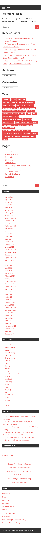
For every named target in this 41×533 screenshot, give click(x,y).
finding (5, 114)
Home (17, 116)
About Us (8, 151)
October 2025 (9, 223)
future (17, 114)
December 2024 (10, 250)
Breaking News (10, 347)
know (17, 122)
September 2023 (10, 286)
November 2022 (10, 310)
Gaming (7, 366)
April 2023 (8, 297)
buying (31, 105)
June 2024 (8, 265)
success (34, 133)
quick (29, 131)
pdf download (18, 125)
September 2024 (10, 257)
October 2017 (9, 334)
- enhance (6, 99)
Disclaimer (9, 160)
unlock (17, 136)
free (11, 114)
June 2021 (8, 321)
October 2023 (9, 284)
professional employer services (14, 131)
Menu (8, 8)
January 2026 (9, 215)
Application (9, 345)
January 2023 (9, 305)
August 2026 (9, 197)
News (7, 387)
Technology (9, 403)
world (5, 139)
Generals (8, 368)
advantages (22, 99)
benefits (12, 105)
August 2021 (9, 318)
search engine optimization (12, 133)
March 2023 (9, 300)
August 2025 (9, 229)
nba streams (7, 125)
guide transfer (8, 116)
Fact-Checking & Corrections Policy (18, 165)
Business (24, 105)
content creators (9, 111)
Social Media (9, 395)
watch (33, 136)
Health (7, 371)
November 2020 (10, 326)
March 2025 (9, 242)
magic (23, 122)
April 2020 (8, 331)
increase (6, 122)
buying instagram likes (11, 108)
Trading (7, 405)
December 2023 (10, 281)
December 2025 (10, 218)
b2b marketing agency (26, 102)
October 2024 (9, 255)
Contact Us (9, 157)
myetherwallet (32, 122)
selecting (27, 133)
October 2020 (9, 329)
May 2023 (8, 294)
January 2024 (9, 279)
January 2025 (9, 247)
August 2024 (9, 260)
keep (12, 122)
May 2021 (8, 323)
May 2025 (8, 236)
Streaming (8, 400)
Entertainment (10, 358)
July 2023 (8, 292)
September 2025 (10, 226)
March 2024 (9, 273)
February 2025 (10, 244)
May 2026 (8, 205)
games (28, 114)
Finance (7, 361)
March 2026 (9, 210)
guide (34, 114)
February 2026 (10, 213)
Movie (7, 384)
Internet (7, 376)
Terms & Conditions (12, 174)
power (12, 128)
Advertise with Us (11, 154)
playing (5, 128)
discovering (21, 111)
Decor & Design (10, 353)
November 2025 (10, 221)
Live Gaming (9, 379)
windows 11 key (7, 455)
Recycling (8, 390)
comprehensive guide (27, 108)
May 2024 (8, 268)
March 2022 (9, 313)
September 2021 (10, 315)
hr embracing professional (12, 119)
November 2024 (10, 252)
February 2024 (10, 276)
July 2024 (8, 263)
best (17, 105)
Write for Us (9, 177)
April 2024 (8, 271)
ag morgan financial (10, 102)
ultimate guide (8, 136)
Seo (6, 392)
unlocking (25, 136)
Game (23, 114)
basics (5, 105)
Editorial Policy (10, 163)
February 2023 (10, 302)
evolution (31, 111)
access (13, 99)
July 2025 (8, 231)
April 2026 (8, 208)
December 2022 (10, 308)
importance (28, 119)
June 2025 (8, 234)
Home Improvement (12, 374)
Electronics (8, 355)
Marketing (8, 382)
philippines (29, 125)
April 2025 (8, 239)
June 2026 (8, 202)
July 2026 (8, 200)
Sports (7, 397)
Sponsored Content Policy (14, 171)
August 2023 (9, 289)
